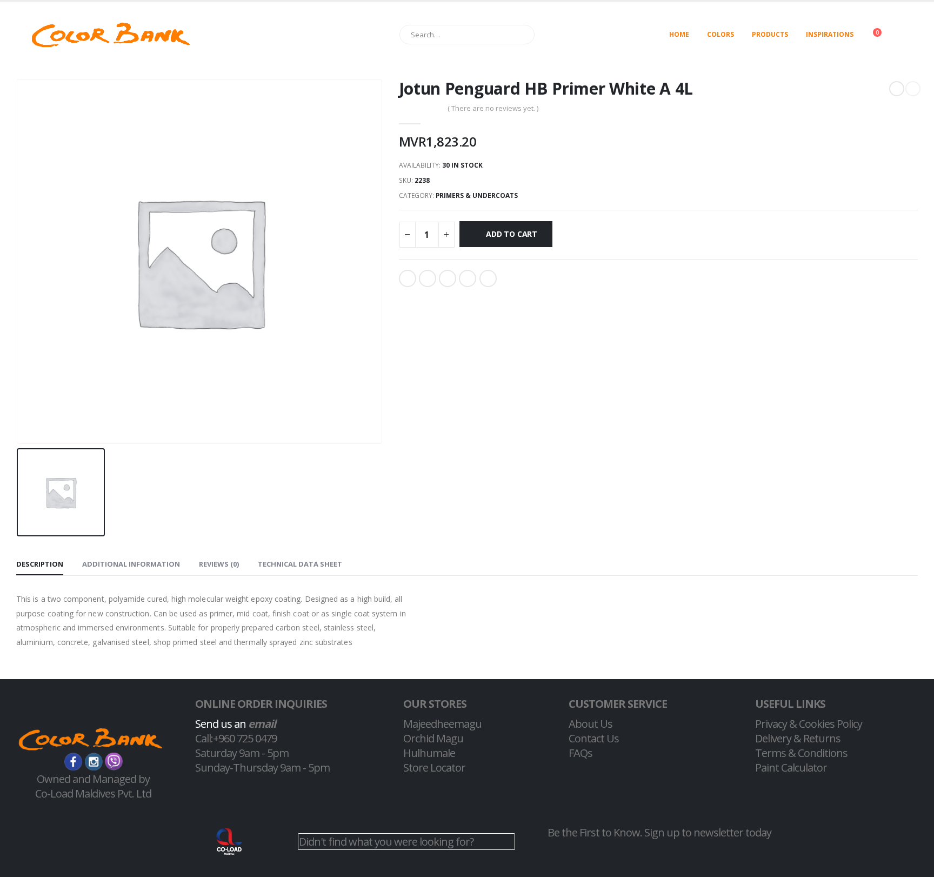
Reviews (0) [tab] (219, 564)
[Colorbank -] (110, 35)
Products (770, 34)
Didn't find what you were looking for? (386, 841)
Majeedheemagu (442, 723)
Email (488, 278)
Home (679, 34)
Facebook (407, 278)
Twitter (427, 278)
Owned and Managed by (93, 779)
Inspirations (829, 34)
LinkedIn (447, 278)
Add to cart (511, 234)
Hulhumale (429, 753)
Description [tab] (39, 564)
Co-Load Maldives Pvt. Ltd (93, 793)
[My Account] (909, 35)
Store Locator (434, 767)
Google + (467, 278)
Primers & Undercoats (477, 195)
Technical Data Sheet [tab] (300, 564)
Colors (720, 34)
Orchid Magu (433, 738)
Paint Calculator (791, 767)
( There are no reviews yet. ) (493, 108)
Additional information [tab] (131, 564)
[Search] (521, 34)
